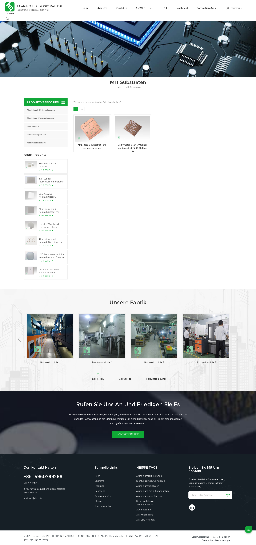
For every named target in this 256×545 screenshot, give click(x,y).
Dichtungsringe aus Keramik (150, 481)
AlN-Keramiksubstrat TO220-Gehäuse (49, 271)
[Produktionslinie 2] (144, 336)
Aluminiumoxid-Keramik (149, 476)
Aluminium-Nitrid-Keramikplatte (152, 491)
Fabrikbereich (39, 362)
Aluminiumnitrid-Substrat (149, 496)
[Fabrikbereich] (39, 336)
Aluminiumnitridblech (147, 486)
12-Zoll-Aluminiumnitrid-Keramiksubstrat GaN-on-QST (51, 256)
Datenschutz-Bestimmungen (216, 540)
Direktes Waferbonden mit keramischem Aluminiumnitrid (50, 226)
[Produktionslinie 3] (196, 336)
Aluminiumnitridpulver (36, 143)
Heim (84, 8)
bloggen (99, 501)
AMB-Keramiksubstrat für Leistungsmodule (92, 147)
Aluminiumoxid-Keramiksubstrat (40, 118)
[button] (236, 339)
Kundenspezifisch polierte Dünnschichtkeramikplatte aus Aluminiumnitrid (52, 165)
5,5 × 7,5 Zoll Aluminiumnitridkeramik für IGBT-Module (51, 180)
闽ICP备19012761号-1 (39, 539)
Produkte (121, 8)
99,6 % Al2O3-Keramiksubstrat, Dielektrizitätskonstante (50, 195)
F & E (165, 8)
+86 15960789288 (43, 477)
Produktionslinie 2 (144, 362)
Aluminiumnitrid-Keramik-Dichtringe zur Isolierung (51, 241)
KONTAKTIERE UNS (128, 434)
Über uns (101, 8)
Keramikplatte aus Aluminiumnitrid (145, 503)
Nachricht (182, 8)
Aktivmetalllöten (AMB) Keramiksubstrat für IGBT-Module (132, 148)
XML (215, 537)
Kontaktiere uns (206, 8)
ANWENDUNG (144, 8)
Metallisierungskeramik (36, 135)
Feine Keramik (33, 126)
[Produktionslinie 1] (92, 336)
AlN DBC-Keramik (145, 519)
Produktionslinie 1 (91, 362)
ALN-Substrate (143, 509)
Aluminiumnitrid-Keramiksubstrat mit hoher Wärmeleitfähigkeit (51, 210)
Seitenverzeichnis (103, 506)
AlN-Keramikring (144, 514)
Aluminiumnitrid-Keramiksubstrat (41, 110)
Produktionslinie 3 (196, 362)
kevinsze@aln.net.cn (34, 498)
